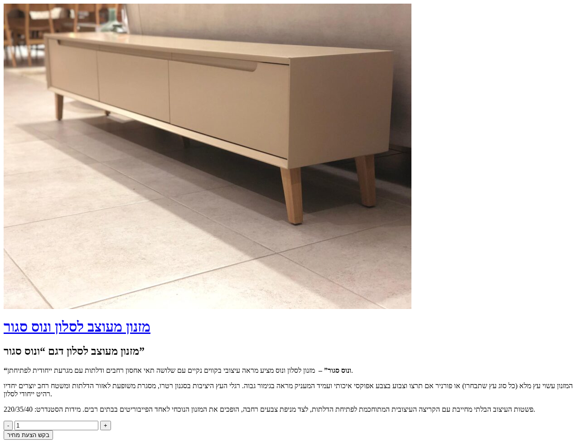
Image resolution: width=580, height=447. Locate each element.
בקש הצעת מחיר (28, 435)
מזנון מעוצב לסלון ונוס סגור (77, 327)
